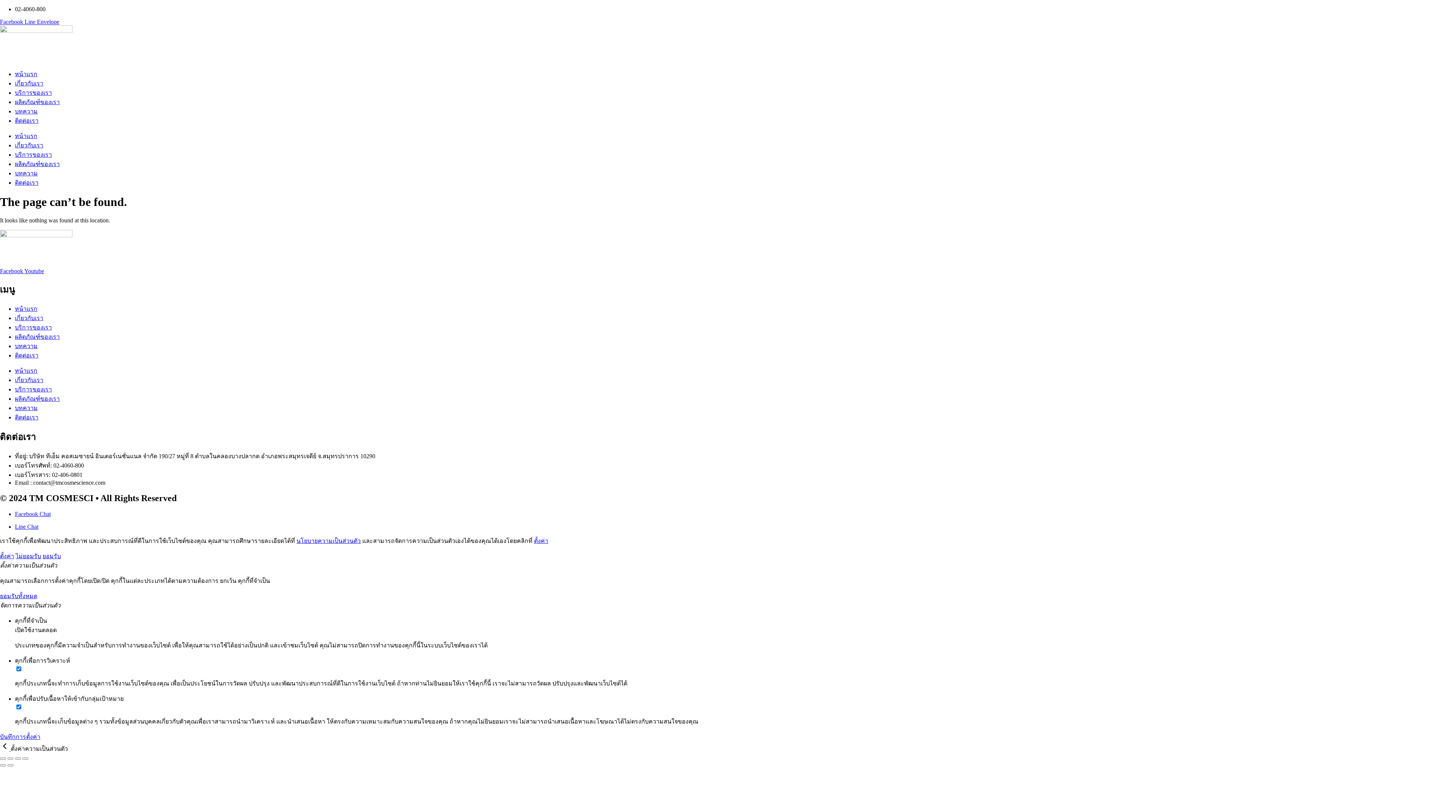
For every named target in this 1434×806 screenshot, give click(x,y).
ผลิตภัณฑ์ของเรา (37, 102)
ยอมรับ (52, 556)
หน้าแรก (26, 74)
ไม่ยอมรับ (28, 556)
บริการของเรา (33, 93)
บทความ (26, 111)
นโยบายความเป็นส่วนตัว (329, 541)
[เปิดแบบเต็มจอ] (10, 758)
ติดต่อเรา (26, 121)
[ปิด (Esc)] (25, 758)
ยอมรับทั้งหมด (18, 596)
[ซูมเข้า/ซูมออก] (3, 758)
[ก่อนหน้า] (3, 765)
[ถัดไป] (10, 765)
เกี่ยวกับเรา (29, 83)
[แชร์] (18, 758)
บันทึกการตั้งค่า (20, 737)
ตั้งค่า (541, 541)
